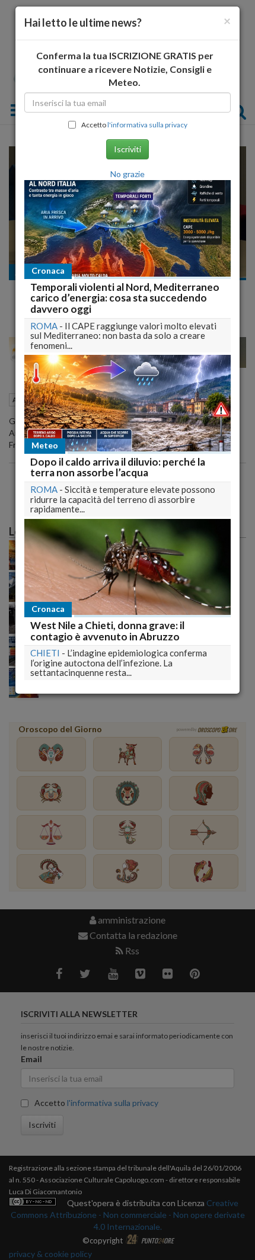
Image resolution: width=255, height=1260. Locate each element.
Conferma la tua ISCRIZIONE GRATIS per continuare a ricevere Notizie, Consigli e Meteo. (124, 69)
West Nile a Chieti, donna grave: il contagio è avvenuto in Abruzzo (107, 631)
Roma (44, 325)
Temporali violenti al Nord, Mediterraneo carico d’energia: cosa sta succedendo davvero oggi (124, 298)
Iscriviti (127, 149)
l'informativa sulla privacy (147, 124)
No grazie (127, 174)
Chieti (45, 652)
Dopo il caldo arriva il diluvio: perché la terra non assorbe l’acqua (117, 467)
